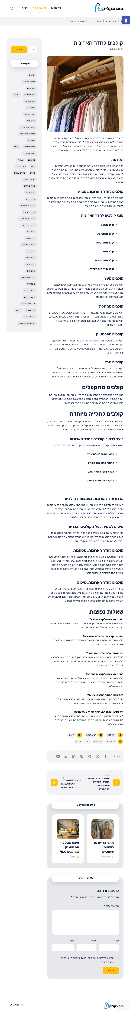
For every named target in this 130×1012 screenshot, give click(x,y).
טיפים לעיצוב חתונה (27, 134)
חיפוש (19, 49)
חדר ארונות (111, 741)
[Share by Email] (58, 756)
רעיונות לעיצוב (29, 316)
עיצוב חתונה (30, 238)
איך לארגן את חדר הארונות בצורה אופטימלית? (99, 712)
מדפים (16, 147)
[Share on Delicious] (74, 756)
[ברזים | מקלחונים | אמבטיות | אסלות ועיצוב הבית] (109, 7)
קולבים (71, 735)
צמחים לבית (30, 310)
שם (116, 940)
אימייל (92, 940)
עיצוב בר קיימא (29, 212)
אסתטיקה (31, 88)
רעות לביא (111, 735)
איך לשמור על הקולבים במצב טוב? (105, 653)
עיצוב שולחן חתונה (28, 277)
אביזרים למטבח (29, 81)
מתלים (32, 173)
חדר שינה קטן (29, 114)
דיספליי (16, 95)
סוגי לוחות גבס (29, 179)
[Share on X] (97, 756)
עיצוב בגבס (30, 199)
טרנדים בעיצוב (29, 147)
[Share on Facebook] (105, 756)
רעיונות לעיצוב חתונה (27, 323)
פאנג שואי (31, 284)
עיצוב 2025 (30, 192)
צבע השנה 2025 (28, 303)
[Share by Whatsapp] (66, 756)
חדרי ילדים (31, 108)
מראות (20, 160)
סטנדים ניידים (29, 186)
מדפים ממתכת (29, 153)
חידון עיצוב (31, 121)
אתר (72, 940)
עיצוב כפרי (31, 251)
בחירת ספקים (29, 95)
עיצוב (73, 857)
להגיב (110, 970)
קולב (87, 741)
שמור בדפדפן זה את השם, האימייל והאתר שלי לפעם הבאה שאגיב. (87, 960)
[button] (126, 20)
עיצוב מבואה (30, 258)
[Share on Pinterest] (90, 756)
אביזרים (32, 75)
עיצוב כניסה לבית (28, 245)
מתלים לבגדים (19, 173)
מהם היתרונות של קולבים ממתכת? (105, 674)
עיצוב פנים (31, 271)
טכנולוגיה (31, 140)
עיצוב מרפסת (30, 264)
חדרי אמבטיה (30, 101)
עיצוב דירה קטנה (28, 225)
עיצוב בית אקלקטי (28, 205)
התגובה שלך (111, 905)
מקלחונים (31, 160)
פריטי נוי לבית (29, 290)
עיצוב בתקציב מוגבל (27, 218)
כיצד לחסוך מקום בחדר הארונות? (105, 695)
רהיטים (18, 310)
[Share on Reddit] (82, 756)
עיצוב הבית (98, 741)
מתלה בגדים (105, 857)
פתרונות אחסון (29, 297)
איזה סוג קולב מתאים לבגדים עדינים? (103, 636)
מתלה (33, 166)
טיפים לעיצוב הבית (28, 127)
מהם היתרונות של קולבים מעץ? (106, 619)
